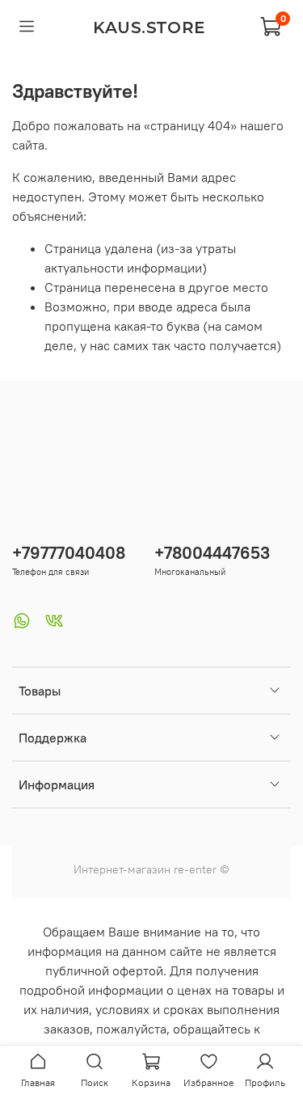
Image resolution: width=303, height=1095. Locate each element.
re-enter (193, 869)
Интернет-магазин (122, 869)
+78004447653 (212, 553)
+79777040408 (68, 553)
